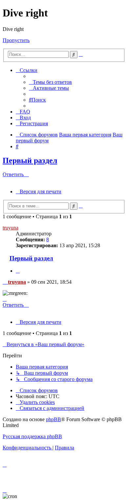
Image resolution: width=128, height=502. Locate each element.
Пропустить (16, 40)
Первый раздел (30, 160)
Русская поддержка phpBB (32, 436)
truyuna (10, 227)
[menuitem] (50, 82)
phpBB (53, 419)
